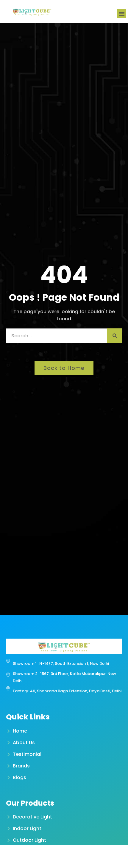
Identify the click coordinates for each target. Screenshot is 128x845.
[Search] (114, 335)
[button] (121, 13)
